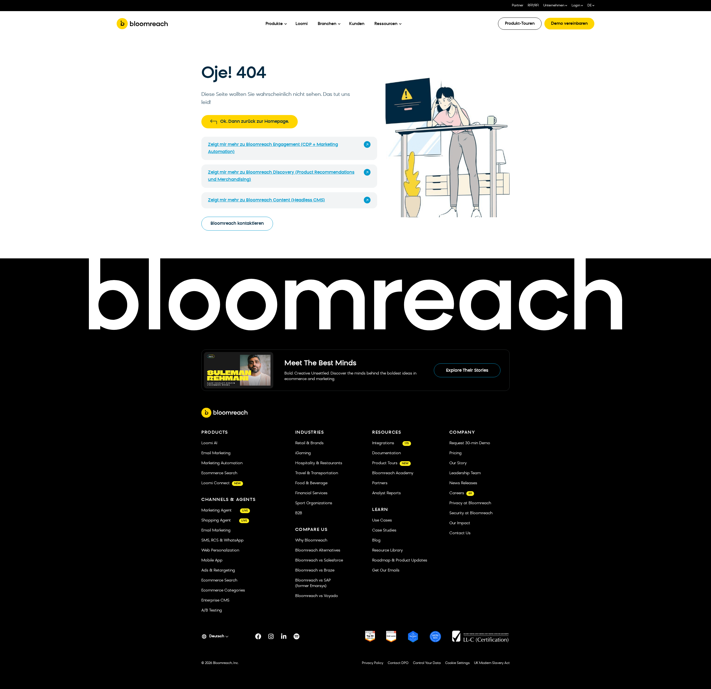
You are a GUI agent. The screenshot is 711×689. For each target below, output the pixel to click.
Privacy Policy (372, 663)
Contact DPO (398, 663)
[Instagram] (271, 636)
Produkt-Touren (520, 24)
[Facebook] (258, 636)
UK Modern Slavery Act (492, 663)
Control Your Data (427, 663)
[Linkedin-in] (284, 636)
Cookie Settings (457, 663)
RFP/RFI (533, 5)
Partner (517, 5)
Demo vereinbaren (569, 24)
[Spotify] (297, 636)
